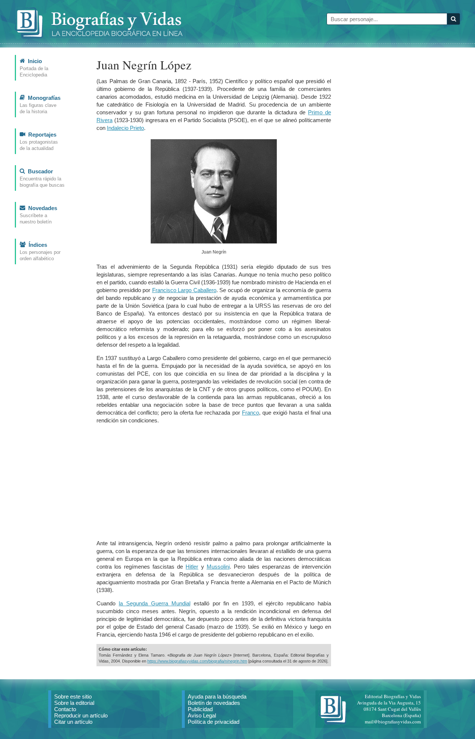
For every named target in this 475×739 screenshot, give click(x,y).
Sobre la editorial (74, 703)
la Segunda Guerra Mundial (154, 603)
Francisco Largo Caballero (184, 290)
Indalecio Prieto (125, 128)
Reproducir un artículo (81, 715)
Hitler (192, 566)
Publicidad (200, 709)
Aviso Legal (202, 715)
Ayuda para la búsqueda (217, 696)
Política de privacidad (213, 722)
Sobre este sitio (73, 696)
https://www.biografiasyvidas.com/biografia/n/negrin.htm (197, 661)
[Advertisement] (213, 482)
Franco (250, 412)
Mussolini (218, 566)
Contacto (65, 709)
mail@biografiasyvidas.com (393, 721)
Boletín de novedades (214, 703)
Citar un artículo (73, 722)
